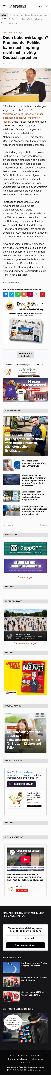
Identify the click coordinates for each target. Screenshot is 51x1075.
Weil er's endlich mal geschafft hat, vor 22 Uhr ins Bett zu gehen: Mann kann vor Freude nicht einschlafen (34, 476)
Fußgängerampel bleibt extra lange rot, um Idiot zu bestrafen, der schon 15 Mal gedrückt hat (34, 506)
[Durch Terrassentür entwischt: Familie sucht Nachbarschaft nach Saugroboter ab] (11, 491)
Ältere (42, 521)
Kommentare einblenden (25, 350)
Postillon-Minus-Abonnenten (20, 769)
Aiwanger (18, 28)
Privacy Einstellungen (18, 1055)
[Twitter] (11, 290)
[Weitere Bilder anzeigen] (25, 639)
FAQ (12, 1051)
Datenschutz (35, 1051)
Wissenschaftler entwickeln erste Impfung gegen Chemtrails (34, 459)
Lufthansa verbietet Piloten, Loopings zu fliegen (34, 960)
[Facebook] (5, 290)
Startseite (7, 28)
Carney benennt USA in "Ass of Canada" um (32, 989)
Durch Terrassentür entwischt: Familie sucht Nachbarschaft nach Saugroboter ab (33, 491)
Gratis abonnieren (25, 941)
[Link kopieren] (30, 290)
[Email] (24, 290)
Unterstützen (37, 1055)
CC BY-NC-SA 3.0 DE (16, 1066)
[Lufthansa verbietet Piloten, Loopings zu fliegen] (11, 963)
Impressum (21, 1051)
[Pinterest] (42, 290)
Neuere (9, 521)
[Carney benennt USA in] (11, 992)
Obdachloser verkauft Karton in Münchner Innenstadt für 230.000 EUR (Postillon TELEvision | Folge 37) (25, 873)
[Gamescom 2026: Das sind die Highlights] (11, 977)
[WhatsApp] (18, 290)
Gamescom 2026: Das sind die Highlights (34, 974)
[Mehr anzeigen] (36, 290)
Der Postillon (26, 1063)
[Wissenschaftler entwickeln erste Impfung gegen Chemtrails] (11, 460)
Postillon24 (26, 1058)
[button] (4, 6)
